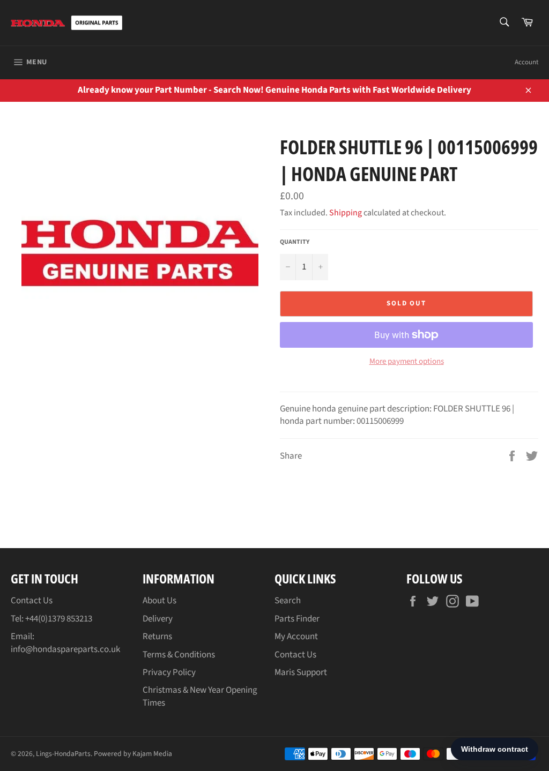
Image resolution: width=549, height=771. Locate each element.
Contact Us (32, 600)
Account (526, 62)
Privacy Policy (169, 672)
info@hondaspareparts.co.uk (65, 649)
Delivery (158, 618)
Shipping (345, 213)
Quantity (294, 242)
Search (287, 600)
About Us (159, 600)
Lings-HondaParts (63, 753)
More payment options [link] (406, 361)
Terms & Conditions (179, 654)
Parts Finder (297, 618)
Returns (157, 636)
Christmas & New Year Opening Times (200, 696)
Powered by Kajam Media (133, 753)
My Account (296, 636)
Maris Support (300, 672)
